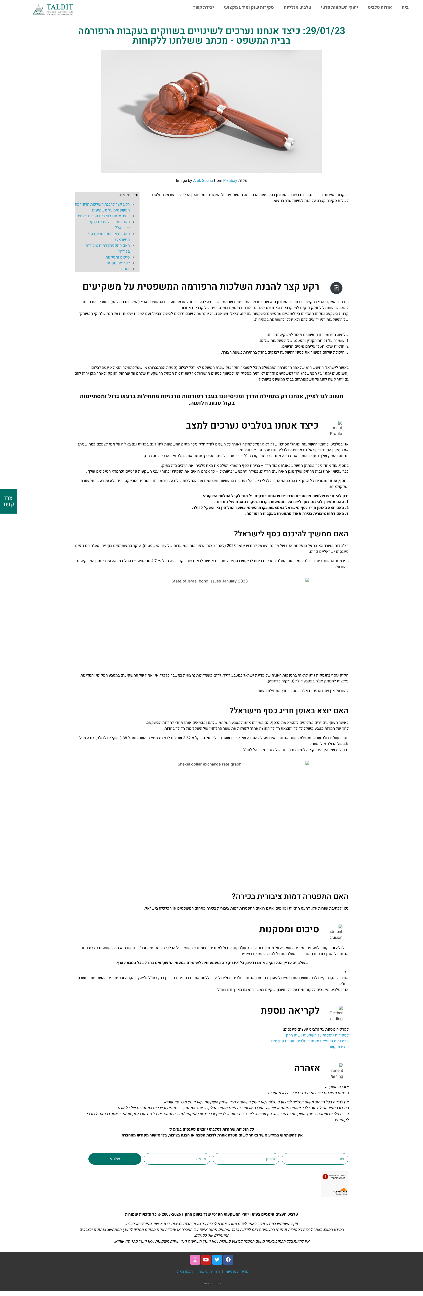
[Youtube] (206, 1260)
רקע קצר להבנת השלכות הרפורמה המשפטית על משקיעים (102, 207)
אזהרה (124, 269)
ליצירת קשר (339, 1047)
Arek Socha (203, 181)
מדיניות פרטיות (237, 1271)
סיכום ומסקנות (118, 257)
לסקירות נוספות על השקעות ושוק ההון (317, 1035)
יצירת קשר (203, 7)
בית (405, 7)
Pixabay (230, 181)
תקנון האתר (184, 1271)
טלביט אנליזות (297, 7)
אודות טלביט (380, 7)
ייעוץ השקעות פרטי (339, 7)
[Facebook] (228, 1260)
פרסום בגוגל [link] (207, 1283)
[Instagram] (195, 1260)
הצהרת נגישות (210, 1271)
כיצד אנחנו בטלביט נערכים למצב (103, 216)
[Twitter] (217, 1260)
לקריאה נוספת (118, 263)
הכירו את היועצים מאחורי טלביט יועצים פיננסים (310, 1041)
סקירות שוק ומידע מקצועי (249, 7)
